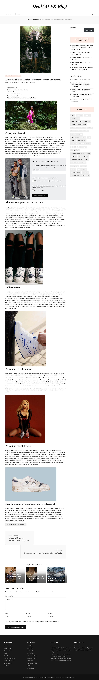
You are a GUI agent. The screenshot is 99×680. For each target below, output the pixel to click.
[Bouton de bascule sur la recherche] (92, 14)
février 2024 (30, 651)
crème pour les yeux (81, 124)
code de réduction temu (77, 121)
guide (78, 131)
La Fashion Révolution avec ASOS (81, 79)
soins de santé (8, 663)
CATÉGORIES (16, 14)
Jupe (89, 137)
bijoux (73, 115)
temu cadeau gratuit (76, 172)
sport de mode (21, 524)
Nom (7, 613)
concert (73, 124)
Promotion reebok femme (14, 96)
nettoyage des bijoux (76, 147)
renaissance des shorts (77, 159)
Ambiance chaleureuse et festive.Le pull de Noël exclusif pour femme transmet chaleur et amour (82, 47)
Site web (49, 613)
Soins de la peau (75, 162)
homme (80, 134)
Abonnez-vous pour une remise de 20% (17, 90)
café (78, 118)
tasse (79, 169)
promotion (74, 156)
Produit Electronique (9, 661)
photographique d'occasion (78, 153)
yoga (84, 175)
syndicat (73, 169)
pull (80, 156)
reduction (86, 156)
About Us (53, 646)
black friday (79, 115)
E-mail (28, 613)
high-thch (74, 134)
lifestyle (73, 140)
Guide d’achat (10, 75)
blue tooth (87, 115)
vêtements (85, 172)
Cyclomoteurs (75, 127)
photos (88, 153)
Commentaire (9, 596)
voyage (6, 666)
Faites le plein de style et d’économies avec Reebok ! (21, 98)
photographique (75, 150)
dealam (9, 82)
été (88, 175)
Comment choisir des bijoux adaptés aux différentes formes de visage (35, 578)
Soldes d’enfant (11, 92)
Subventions (83, 166)
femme (73, 131)
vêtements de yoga (76, 175)
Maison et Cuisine (9, 651)
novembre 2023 (31, 658)
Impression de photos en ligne (78, 137)
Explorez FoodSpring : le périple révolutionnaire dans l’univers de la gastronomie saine (81, 84)
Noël (84, 147)
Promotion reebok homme (14, 94)
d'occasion (82, 127)
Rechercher (73, 27)
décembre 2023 (31, 656)
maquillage (74, 143)
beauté (6, 646)
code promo (87, 121)
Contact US (77, 646)
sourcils (83, 162)
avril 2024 (30, 646)
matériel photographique (84, 143)
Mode (18, 75)
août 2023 (30, 666)
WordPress (73, 677)
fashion (89, 127)
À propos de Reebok (12, 88)
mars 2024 (30, 648)
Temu (84, 169)
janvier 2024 (30, 653)
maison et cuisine (81, 140)
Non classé (7, 656)
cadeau (73, 118)
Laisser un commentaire (29, 82)
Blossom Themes (59, 677)
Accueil (7, 14)
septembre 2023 (32, 663)
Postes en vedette (9, 658)
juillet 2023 (30, 668)
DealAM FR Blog (49, 6)
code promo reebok (19, 156)
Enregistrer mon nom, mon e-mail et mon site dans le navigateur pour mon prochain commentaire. (33, 621)
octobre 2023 (31, 661)
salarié (85, 159)
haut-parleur (85, 131)
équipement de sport (11, 524)
